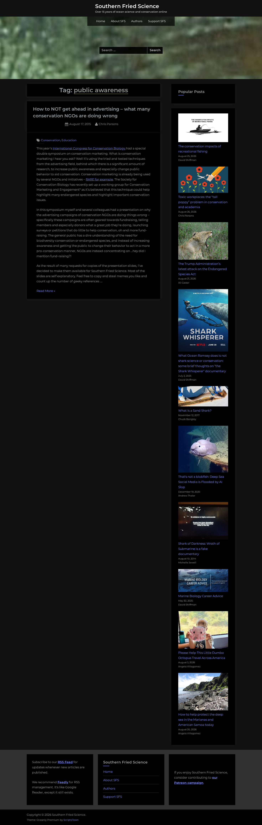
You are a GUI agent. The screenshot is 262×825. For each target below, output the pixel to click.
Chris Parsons (108, 124)
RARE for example (99, 179)
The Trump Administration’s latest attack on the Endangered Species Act (202, 269)
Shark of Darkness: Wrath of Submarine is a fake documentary (199, 549)
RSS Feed (65, 762)
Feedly (63, 782)
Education (68, 140)
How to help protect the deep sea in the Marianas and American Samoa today (200, 720)
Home (100, 21)
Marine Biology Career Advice (200, 596)
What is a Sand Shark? (195, 410)
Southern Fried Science (127, 6)
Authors (136, 21)
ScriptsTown (71, 819)
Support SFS (157, 21)
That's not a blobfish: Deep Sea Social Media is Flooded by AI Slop (201, 482)
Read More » (46, 291)
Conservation (50, 140)
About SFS (118, 21)
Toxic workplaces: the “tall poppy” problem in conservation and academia (202, 202)
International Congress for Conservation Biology (89, 148)
